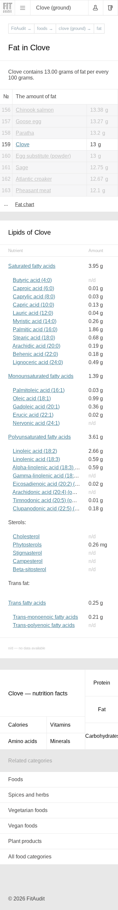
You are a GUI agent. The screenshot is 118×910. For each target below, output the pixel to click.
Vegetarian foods (28, 810)
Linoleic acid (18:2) (35, 451)
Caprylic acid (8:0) (34, 296)
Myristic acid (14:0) (34, 321)
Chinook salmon (35, 110)
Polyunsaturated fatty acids (39, 437)
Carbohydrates (101, 736)
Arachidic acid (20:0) (36, 346)
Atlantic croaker (34, 179)
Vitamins (60, 725)
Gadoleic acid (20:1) (36, 406)
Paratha (25, 133)
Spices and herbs (28, 795)
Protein (101, 683)
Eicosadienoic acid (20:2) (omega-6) (55, 484)
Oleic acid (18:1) (32, 398)
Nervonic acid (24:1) (36, 423)
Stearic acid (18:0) (34, 337)
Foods (15, 779)
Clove (23, 144)
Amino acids (22, 741)
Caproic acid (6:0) (33, 288)
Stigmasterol (27, 553)
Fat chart (24, 204)
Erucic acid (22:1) (33, 415)
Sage (22, 167)
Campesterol (28, 561)
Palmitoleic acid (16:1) (39, 390)
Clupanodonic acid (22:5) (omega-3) (55, 508)
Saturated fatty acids (31, 266)
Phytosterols (27, 545)
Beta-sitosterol (29, 569)
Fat (102, 709)
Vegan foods (22, 825)
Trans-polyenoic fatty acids (44, 625)
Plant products (25, 841)
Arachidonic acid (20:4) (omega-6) (51, 492)
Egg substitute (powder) (43, 156)
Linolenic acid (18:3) (36, 459)
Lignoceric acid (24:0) (38, 362)
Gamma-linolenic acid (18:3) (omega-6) (58, 475)
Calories (18, 725)
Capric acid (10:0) (33, 305)
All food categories (29, 856)
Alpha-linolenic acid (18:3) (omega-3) (55, 467)
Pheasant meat (33, 190)
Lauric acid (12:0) (33, 313)
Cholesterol (26, 536)
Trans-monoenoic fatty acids (45, 617)
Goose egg (28, 121)
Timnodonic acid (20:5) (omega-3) (52, 500)
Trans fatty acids (27, 603)
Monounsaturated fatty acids (40, 376)
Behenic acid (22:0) (35, 354)
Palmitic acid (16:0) (35, 329)
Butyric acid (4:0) (32, 280)
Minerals (60, 741)
